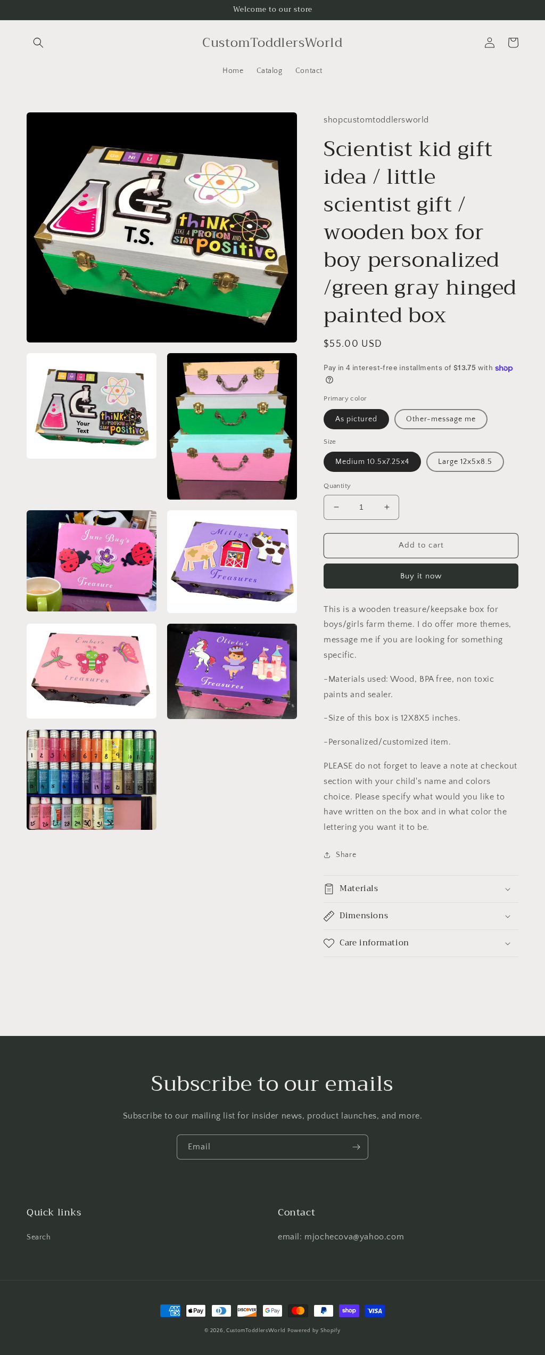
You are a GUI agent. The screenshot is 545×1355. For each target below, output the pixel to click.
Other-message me (441, 419)
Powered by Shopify (314, 1331)
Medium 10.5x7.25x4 (372, 462)
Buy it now (421, 576)
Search (39, 1237)
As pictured (356, 419)
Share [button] (346, 855)
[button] (38, 42)
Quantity (337, 485)
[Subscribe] (356, 1147)
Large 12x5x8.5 (465, 462)
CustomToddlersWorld (255, 1331)
